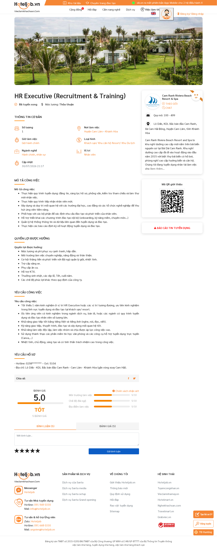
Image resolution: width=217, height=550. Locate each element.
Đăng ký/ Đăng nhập (192, 13)
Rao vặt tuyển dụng (121, 505)
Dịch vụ (130, 9)
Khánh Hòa (111, 131)
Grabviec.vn (164, 517)
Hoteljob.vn (164, 482)
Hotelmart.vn (165, 499)
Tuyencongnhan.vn (168, 488)
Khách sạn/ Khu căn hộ (98, 143)
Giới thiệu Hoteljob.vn (122, 482)
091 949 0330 (42, 504)
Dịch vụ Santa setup (74, 494)
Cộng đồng (75, 9)
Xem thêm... (157, 168)
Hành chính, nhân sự (34, 154)
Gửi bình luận (114, 451)
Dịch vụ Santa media (74, 488)
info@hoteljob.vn (40, 508)
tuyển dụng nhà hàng (103, 544)
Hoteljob (29, 492)
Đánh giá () (108, 426)
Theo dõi (171, 103)
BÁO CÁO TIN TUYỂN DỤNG (173, 228)
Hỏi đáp (92, 9)
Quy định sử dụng (120, 494)
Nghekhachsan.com (169, 505)
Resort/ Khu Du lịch (123, 143)
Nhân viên (90, 154)
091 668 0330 (42, 525)
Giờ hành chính (30, 143)
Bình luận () (45, 426)
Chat (168, 107)
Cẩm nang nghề (111, 9)
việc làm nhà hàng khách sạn (130, 544)
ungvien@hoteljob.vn (42, 529)
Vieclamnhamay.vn (168, 494)
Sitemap (115, 511)
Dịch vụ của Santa (72, 482)
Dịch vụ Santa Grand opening (79, 499)
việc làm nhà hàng (81, 544)
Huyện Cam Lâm (93, 131)
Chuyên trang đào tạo (103, 3)
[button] (105, 81)
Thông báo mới (119, 488)
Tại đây (198, 2)
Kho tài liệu (74, 3)
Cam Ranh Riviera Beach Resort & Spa (177, 97)
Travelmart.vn (166, 511)
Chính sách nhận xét (127, 391)
